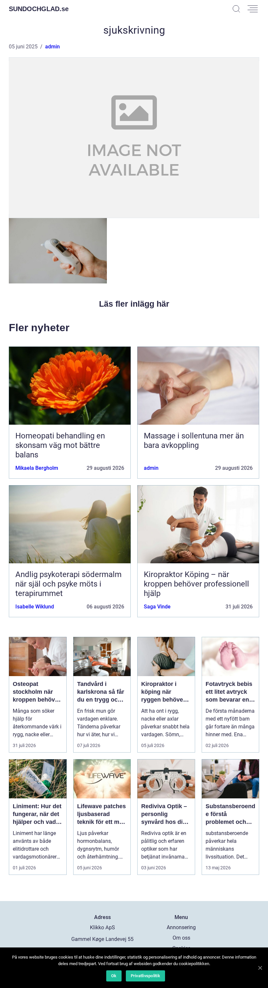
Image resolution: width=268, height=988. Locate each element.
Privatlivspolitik (145, 975)
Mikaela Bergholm (36, 468)
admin (52, 46)
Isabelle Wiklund (34, 607)
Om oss (181, 938)
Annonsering (181, 927)
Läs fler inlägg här (134, 303)
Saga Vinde (157, 607)
